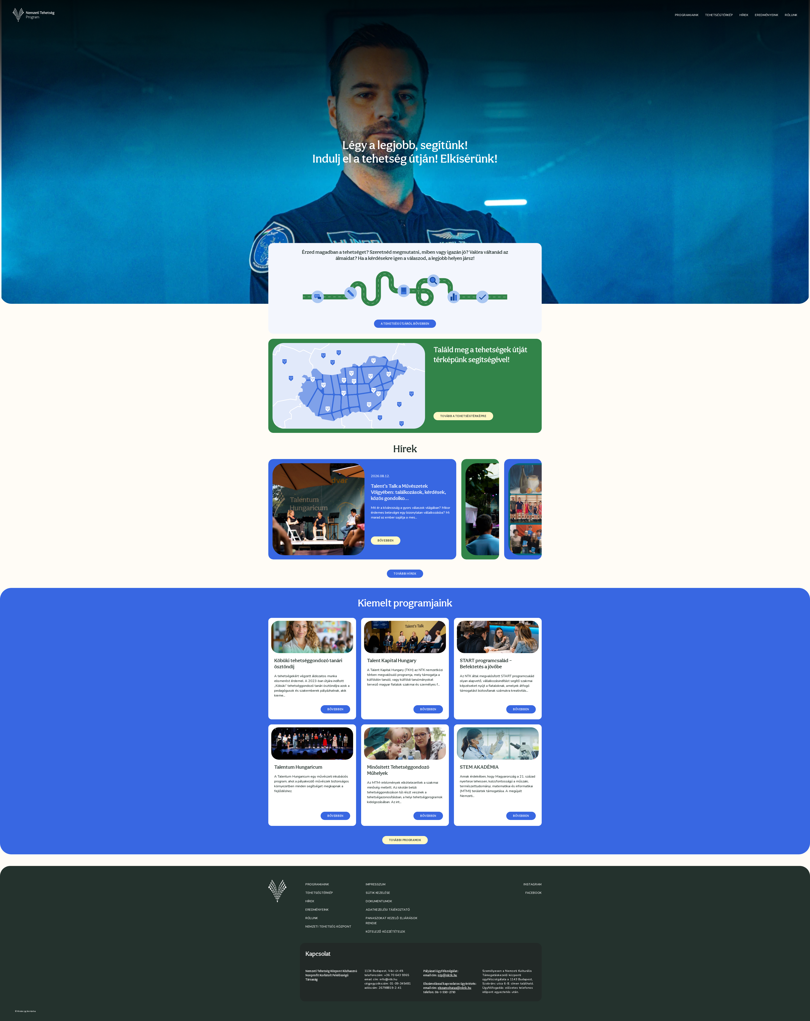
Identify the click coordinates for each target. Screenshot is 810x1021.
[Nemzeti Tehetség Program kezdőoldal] (39, 15)
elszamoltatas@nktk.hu (454, 988)
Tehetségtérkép (719, 15)
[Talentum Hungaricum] (312, 743)
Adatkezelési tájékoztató (388, 910)
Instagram (533, 884)
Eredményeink (766, 15)
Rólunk (791, 15)
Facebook (533, 893)
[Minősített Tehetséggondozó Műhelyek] (405, 743)
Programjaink (687, 15)
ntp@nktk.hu (447, 975)
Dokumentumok (379, 901)
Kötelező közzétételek (385, 932)
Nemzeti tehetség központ (328, 927)
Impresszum (375, 884)
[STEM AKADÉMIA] (498, 743)
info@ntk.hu (388, 979)
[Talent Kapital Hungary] (405, 637)
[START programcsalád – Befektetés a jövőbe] (498, 637)
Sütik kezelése (378, 893)
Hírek (744, 15)
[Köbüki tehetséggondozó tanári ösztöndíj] (312, 637)
